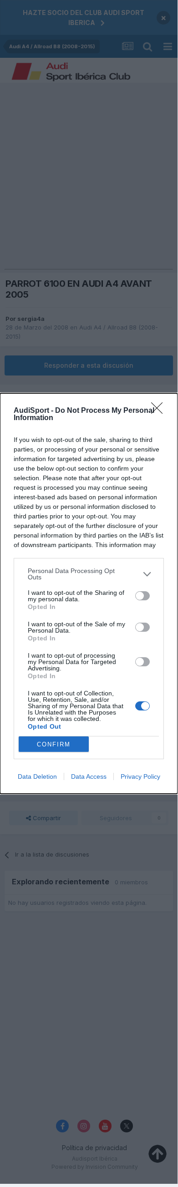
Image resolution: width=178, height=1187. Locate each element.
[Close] (159, 411)
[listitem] (89, 574)
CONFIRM (54, 744)
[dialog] (89, 593)
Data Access (89, 776)
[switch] (142, 595)
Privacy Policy (140, 776)
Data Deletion (37, 776)
